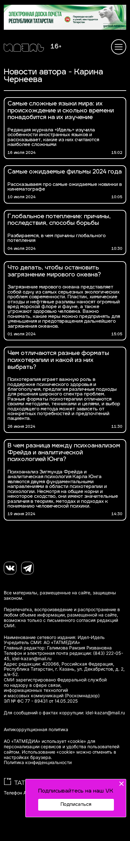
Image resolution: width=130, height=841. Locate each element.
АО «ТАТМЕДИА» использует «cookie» (45, 741)
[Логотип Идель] (24, 48)
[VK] (10, 568)
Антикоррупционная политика (36, 729)
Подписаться (76, 804)
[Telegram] (27, 568)
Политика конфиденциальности (38, 762)
